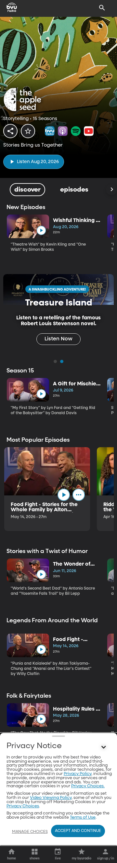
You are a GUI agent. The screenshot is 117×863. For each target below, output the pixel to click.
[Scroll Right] (111, 189)
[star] (28, 131)
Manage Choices (30, 832)
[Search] (102, 8)
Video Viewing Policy (51, 798)
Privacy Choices (22, 806)
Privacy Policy (77, 774)
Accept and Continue (78, 831)
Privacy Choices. (88, 786)
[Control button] (104, 747)
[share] (10, 131)
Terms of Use (83, 817)
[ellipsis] (78, 495)
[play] (41, 230)
